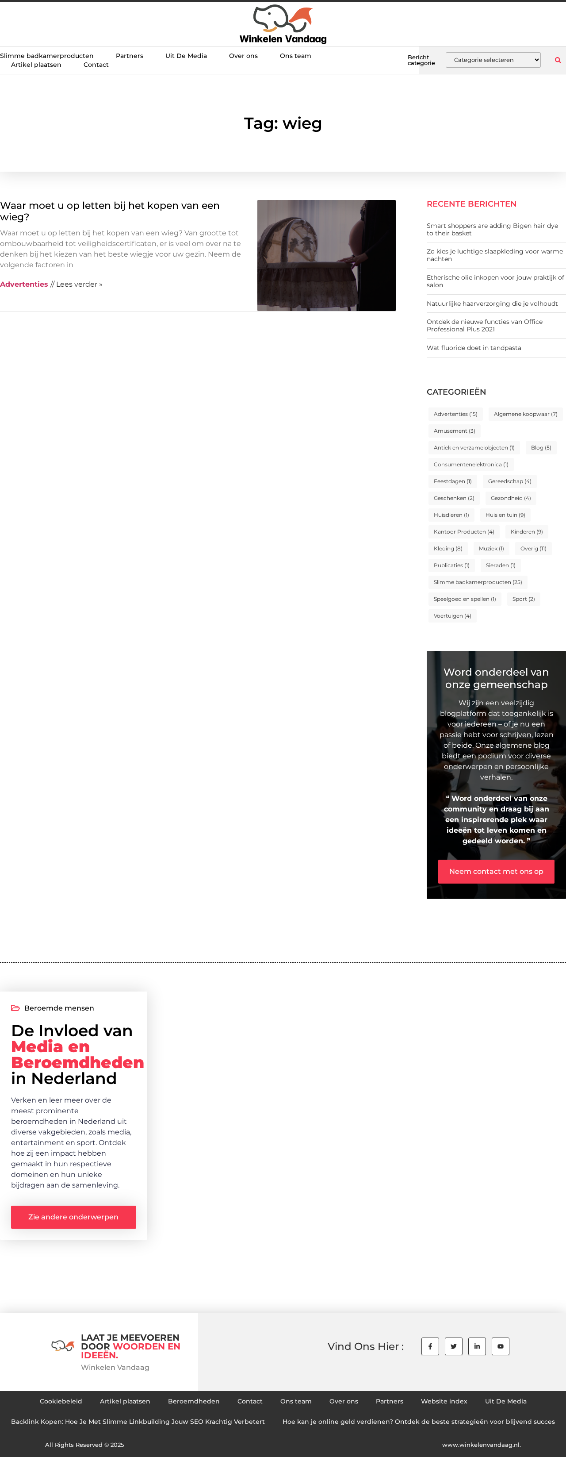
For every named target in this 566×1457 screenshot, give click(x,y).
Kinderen (527, 531)
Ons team (295, 56)
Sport (523, 599)
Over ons (243, 56)
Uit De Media (186, 56)
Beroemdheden (194, 1401)
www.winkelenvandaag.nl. (481, 1444)
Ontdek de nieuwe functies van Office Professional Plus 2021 (485, 325)
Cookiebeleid (61, 1401)
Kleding (448, 548)
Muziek (491, 548)
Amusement (454, 430)
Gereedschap (510, 481)
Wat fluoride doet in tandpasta (474, 348)
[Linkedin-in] (477, 1346)
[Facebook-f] (430, 1346)
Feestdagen (453, 481)
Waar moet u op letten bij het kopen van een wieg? (110, 211)
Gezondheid (511, 498)
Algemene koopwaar (526, 414)
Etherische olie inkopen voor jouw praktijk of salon (495, 281)
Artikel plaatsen (36, 65)
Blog (541, 447)
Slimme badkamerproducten (47, 56)
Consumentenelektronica (471, 464)
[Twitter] (454, 1346)
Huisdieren (451, 514)
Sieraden (501, 565)
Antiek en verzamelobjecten (474, 447)
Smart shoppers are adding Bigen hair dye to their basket (492, 229)
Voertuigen (452, 615)
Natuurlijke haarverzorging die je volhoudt (492, 304)
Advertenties (456, 414)
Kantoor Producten (464, 531)
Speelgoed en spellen (465, 599)
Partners (129, 56)
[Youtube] (500, 1346)
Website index (444, 1401)
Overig (533, 548)
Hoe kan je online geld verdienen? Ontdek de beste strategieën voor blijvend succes (419, 1422)
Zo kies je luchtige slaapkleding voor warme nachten (495, 255)
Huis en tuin (505, 514)
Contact (96, 65)
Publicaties (452, 565)
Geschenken (454, 498)
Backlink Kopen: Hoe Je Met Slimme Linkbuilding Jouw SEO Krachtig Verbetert (138, 1422)
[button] (558, 60)
